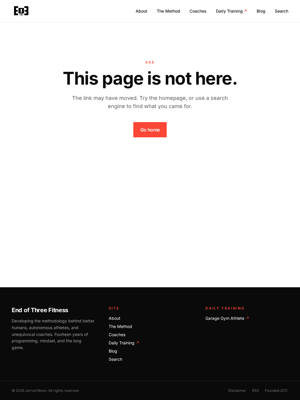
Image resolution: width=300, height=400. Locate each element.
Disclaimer (237, 390)
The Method (168, 10)
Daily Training (231, 10)
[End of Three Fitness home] (21, 11)
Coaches (198, 10)
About (141, 10)
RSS (255, 390)
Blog (261, 10)
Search (281, 10)
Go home (150, 130)
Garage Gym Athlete (227, 318)
